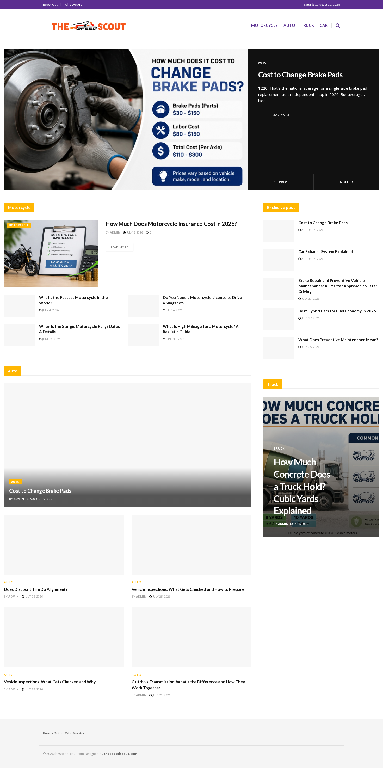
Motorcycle (264, 25)
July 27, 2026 (310, 318)
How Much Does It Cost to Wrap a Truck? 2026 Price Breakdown (312, 486)
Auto (289, 25)
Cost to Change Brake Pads (300, 74)
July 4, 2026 (50, 310)
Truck (307, 25)
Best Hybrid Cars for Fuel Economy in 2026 (337, 311)
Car (324, 25)
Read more (280, 114)
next (344, 182)
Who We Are (73, 5)
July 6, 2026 (134, 232)
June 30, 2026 (50, 339)
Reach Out (50, 5)
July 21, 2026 (161, 695)
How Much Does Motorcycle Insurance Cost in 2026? (171, 223)
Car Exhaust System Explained (325, 251)
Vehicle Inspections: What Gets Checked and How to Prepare (188, 589)
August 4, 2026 (40, 499)
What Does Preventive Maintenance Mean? (338, 339)
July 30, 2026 (310, 298)
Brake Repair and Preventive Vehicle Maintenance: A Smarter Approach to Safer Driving (337, 286)
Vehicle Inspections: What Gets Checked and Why (50, 681)
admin (115, 232)
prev (282, 182)
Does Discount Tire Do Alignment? (36, 589)
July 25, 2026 (33, 596)
